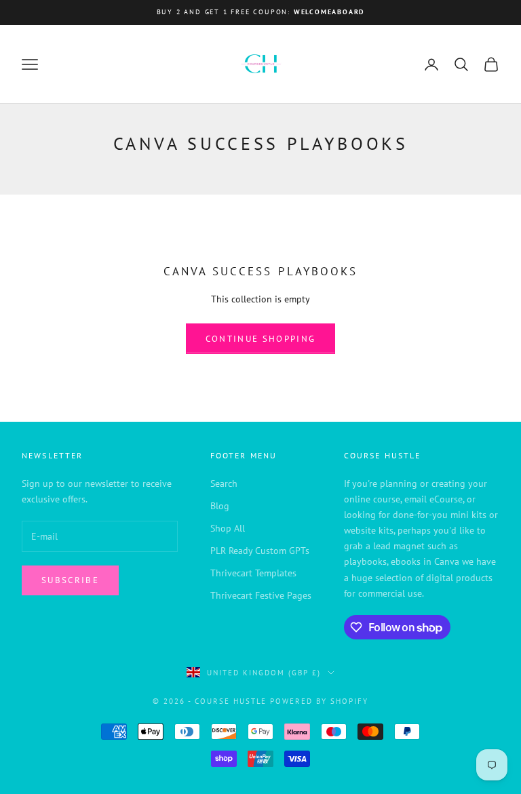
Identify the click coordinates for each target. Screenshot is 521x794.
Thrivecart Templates (253, 573)
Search (223, 483)
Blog (219, 506)
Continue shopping (261, 338)
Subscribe (70, 580)
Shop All (227, 528)
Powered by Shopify (319, 701)
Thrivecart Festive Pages (260, 595)
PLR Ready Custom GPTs (259, 550)
